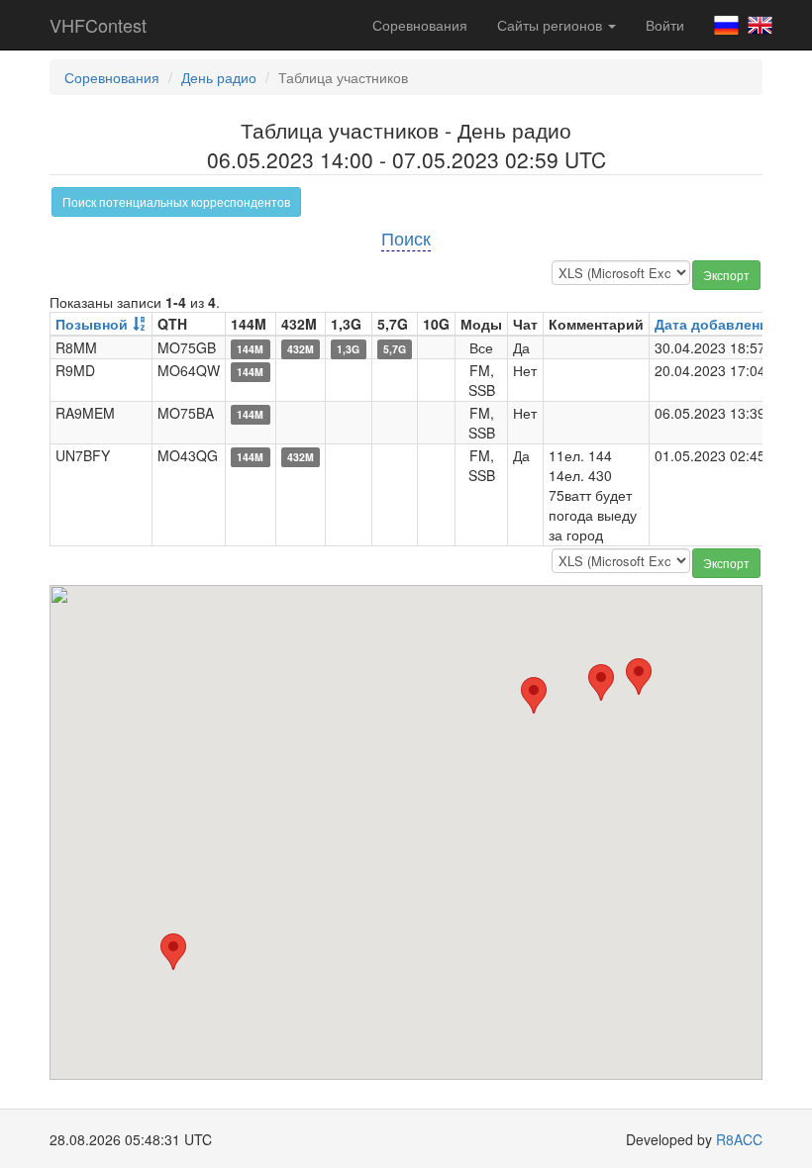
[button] (639, 676)
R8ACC (739, 1139)
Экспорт (726, 274)
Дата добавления (715, 324)
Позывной (91, 324)
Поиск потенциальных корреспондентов (176, 201)
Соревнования (419, 25)
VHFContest (98, 25)
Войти (665, 25)
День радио (218, 77)
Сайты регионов (551, 25)
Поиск (406, 237)
